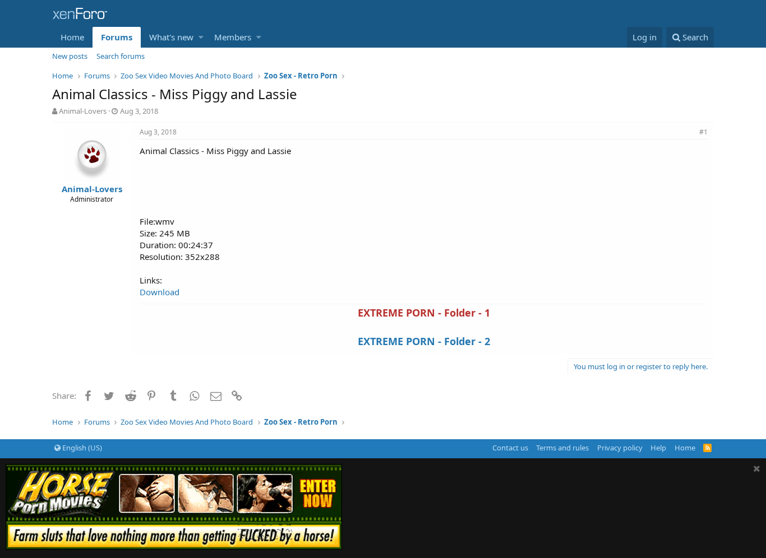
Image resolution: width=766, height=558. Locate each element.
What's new (171, 37)
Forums (116, 37)
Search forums (120, 56)
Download (159, 291)
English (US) (81, 448)
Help (658, 448)
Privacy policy (620, 448)
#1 (703, 132)
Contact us (510, 448)
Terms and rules (562, 448)
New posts (69, 56)
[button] (201, 37)
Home (72, 37)
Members (232, 37)
